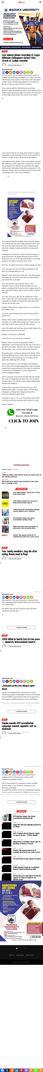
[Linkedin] (14, 72)
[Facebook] (3, 72)
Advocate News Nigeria (15, 65)
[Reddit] (10, 72)
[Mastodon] (21, 72)
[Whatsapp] (28, 72)
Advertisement (20, 955)
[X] (7, 72)
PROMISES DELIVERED (21, 465)
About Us (11, 955)
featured (16, 469)
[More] (31, 72)
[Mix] (24, 72)
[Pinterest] (17, 72)
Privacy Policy (30, 955)
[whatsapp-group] (21, 425)
